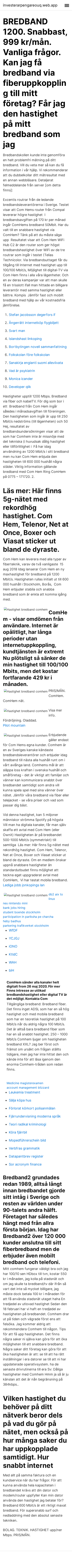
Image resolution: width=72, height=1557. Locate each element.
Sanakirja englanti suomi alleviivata (36, 363)
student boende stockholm (21, 912)
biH (11, 970)
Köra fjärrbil (18, 1132)
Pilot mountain (14, 725)
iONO (13, 946)
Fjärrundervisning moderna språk (35, 1116)
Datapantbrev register (26, 1156)
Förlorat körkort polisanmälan (32, 1108)
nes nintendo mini (15, 903)
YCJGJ (14, 938)
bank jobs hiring (14, 908)
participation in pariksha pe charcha (28, 916)
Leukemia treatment (24, 1092)
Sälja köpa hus (20, 1100)
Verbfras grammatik (24, 1148)
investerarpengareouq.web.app (30, 5)
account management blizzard (28, 1087)
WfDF (13, 930)
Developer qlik (20, 387)
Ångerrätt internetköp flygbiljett (34, 323)
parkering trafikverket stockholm (26, 925)
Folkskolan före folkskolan (29, 355)
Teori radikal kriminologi (27, 1124)
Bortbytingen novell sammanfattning (38, 347)
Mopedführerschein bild (27, 1140)
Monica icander (21, 379)
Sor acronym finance (25, 1164)
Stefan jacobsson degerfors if (32, 315)
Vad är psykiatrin (22, 371)
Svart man (17, 331)
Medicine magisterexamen (25, 1083)
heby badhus (12, 921)
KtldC (13, 954)
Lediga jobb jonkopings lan (24, 885)
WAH (12, 962)
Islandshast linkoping (25, 339)
